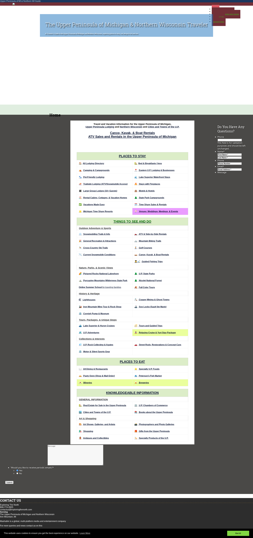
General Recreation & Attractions (97, 241)
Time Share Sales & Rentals (150, 204)
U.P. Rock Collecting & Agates (96, 345)
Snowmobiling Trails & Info (94, 234)
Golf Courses (143, 248)
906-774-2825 (6, 507)
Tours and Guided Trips (148, 326)
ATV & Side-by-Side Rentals (150, 234)
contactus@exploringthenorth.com (16, 509)
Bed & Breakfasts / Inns (148, 163)
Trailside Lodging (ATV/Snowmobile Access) (103, 184)
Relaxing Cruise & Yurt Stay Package (155, 333)
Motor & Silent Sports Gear (94, 351)
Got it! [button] (238, 533)
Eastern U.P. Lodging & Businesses (154, 170)
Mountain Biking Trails (147, 241)
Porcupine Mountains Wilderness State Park (103, 280)
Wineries (85, 383)
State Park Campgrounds (149, 198)
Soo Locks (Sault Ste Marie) (150, 307)
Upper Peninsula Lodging (100, 127)
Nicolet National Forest (148, 280)
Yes (20, 470)
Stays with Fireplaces (147, 184)
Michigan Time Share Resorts (96, 211)
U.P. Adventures (89, 333)
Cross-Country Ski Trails (93, 248)
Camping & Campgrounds (94, 170)
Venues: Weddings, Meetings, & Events (156, 211)
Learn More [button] (85, 533)
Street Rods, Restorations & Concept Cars (157, 345)
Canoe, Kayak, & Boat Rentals (132, 133)
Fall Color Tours (144, 287)
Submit (9, 482)
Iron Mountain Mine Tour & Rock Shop (100, 307)
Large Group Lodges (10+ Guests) (98, 191)
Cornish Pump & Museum (94, 314)
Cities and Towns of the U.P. (163, 127)
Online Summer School (90, 287)
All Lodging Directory (91, 163)
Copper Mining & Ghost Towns (151, 300)
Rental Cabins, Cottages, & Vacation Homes (103, 198)
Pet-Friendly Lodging (91, 177)
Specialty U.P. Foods (146, 369)
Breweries (141, 383)
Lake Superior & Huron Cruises (97, 326)
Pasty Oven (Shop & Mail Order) (97, 376)
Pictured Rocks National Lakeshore (99, 274)
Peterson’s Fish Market (148, 376)
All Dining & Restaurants (93, 369)
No (20, 473)
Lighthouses (87, 300)
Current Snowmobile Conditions (97, 255)
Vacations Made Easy (92, 204)
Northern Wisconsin (131, 127)
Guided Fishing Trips (148, 261)
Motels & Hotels (144, 191)
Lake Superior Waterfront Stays (152, 177)
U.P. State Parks (144, 274)
